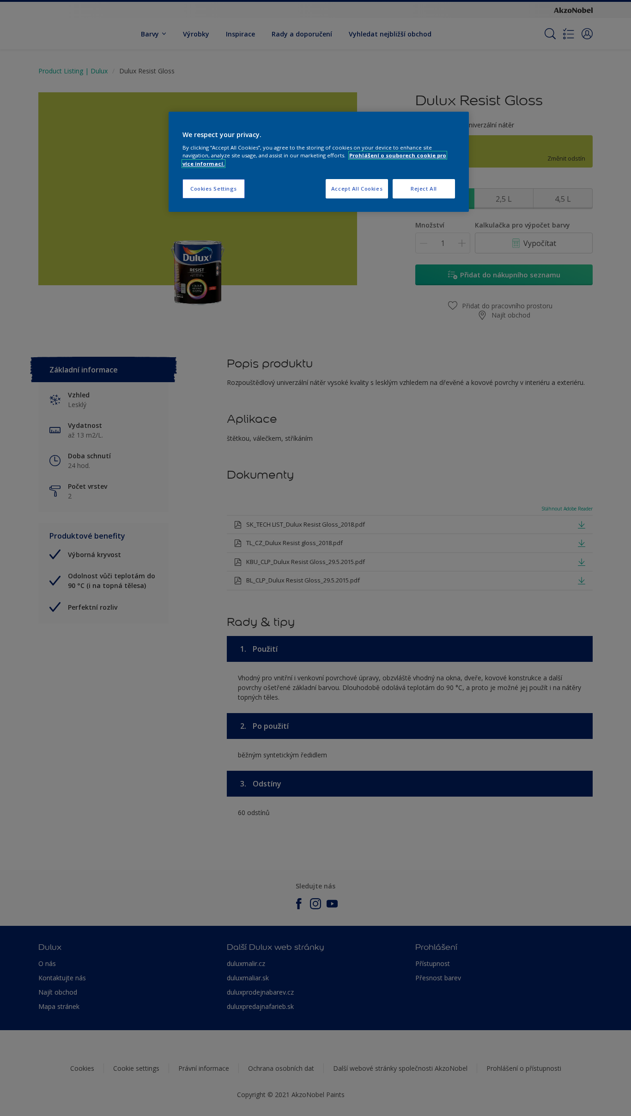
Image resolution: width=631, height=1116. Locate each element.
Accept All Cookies (356, 188)
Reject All (424, 188)
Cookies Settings (213, 188)
